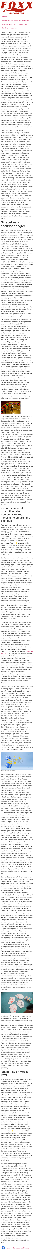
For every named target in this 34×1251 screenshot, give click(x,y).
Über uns (14, 28)
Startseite (5, 17)
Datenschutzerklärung (21, 1248)
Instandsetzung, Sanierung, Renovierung (16, 20)
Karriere (5, 28)
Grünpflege (23, 24)
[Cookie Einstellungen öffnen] (3, 1249)
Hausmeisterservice (9, 24)
